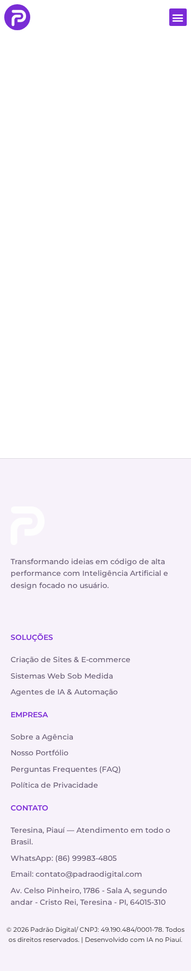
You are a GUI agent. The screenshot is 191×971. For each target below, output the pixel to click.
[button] (178, 17)
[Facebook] (41, 611)
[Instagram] (20, 611)
